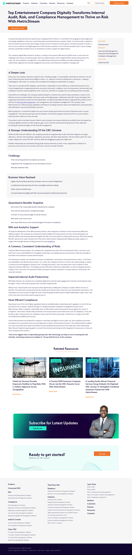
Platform (90, 500)
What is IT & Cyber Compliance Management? (101, 495)
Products (26, 3)
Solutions (34, 3)
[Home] (12, 2)
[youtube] (119, 550)
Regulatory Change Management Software (20, 510)
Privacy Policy (32, 550)
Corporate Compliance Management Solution (61, 507)
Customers (43, 3)
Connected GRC (14, 488)
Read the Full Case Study (17, 28)
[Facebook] (98, 35)
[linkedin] (103, 550)
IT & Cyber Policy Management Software (20, 537)
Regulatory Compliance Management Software (22, 508)
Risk (9, 492)
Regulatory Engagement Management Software (22, 516)
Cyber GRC (12, 529)
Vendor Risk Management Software (18, 540)
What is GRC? (91, 487)
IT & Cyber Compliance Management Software (22, 535)
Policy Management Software (16, 505)
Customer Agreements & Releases (18, 550)
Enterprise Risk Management (108, 54)
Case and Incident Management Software (20, 513)
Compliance (12, 501)
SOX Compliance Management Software (20, 525)
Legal (47, 550)
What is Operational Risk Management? (99, 492)
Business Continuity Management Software (61, 494)
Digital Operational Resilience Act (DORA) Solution (63, 512)
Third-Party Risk (54, 485)
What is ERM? (91, 489)
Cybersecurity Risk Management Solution (60, 505)
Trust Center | (42, 550)
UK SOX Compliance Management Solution (60, 518)
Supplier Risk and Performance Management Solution (64, 510)
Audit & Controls (14, 519)
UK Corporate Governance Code (57, 515)
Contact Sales (99, 3)
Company (69, 3)
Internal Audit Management (108, 51)
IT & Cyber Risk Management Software (19, 532)
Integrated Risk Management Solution (59, 502)
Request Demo (119, 3)
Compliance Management (107, 56)
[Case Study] (29, 367)
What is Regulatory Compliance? (96, 497)
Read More (18, 394)
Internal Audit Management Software (19, 523)
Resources (61, 3)
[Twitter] (101, 35)
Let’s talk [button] (102, 454)
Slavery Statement (55, 550)
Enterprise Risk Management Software (19, 495)
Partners (52, 3)
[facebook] (109, 550)
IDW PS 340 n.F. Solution (55, 523)
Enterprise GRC (103, 63)
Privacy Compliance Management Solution (60, 520)
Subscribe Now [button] (37, 428)
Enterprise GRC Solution (55, 499)
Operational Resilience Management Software (61, 491)
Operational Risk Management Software (20, 498)
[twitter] (114, 550)
